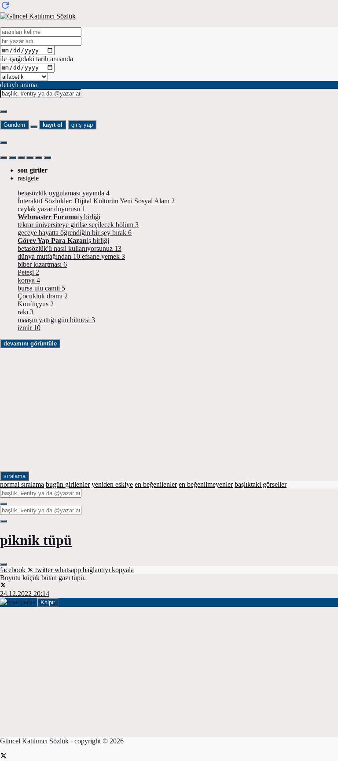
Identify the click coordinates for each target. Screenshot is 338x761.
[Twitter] (3, 757)
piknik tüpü (36, 540)
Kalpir (47, 602)
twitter (44, 570)
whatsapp (69, 570)
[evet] (3, 504)
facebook (13, 570)
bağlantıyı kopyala (108, 570)
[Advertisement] (169, 409)
